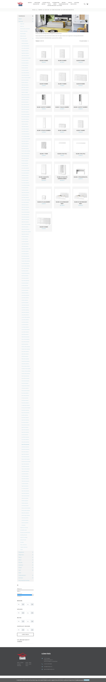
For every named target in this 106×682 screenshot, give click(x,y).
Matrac (64, 2)
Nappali (30, 2)
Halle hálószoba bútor (25, 204)
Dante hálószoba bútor (25, 143)
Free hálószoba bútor (25, 187)
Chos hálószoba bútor (25, 131)
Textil (49, 4)
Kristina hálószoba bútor (26, 287)
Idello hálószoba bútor (25, 221)
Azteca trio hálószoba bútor (26, 77)
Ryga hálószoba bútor (25, 427)
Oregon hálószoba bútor (26, 385)
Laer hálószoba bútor (25, 290)
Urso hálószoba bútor (25, 488)
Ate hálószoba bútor (25, 67)
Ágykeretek (22, 23)
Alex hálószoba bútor (25, 43)
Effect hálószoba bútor (25, 158)
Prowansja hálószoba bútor (26, 407)
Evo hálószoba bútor (25, 165)
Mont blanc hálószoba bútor (26, 368)
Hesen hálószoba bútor (25, 214)
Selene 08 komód (80, 83)
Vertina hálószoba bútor (25, 495)
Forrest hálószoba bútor (25, 185)
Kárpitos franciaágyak (23, 537)
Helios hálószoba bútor (25, 207)
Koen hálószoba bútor (25, 278)
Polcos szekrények (23, 544)
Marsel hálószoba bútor (25, 341)
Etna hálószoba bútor (25, 163)
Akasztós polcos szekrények (25, 28)
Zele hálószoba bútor (25, 522)
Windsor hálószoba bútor (26, 515)
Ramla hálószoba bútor (25, 410)
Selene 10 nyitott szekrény (44, 107)
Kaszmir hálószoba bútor (26, 265)
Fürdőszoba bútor (63, 4)
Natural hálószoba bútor (25, 378)
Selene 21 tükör (44, 153)
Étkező (70, 2)
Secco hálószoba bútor (25, 439)
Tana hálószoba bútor (25, 473)
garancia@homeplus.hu (49, 669)
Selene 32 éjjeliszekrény (43, 202)
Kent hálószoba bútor (25, 270)
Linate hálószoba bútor (25, 305)
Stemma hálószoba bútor (26, 459)
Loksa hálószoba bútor (25, 314)
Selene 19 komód (80, 130)
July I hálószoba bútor (25, 246)
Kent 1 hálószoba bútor (25, 268)
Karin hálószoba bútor (25, 253)
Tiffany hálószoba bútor (25, 481)
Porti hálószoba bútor (25, 400)
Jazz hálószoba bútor (25, 241)
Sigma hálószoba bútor (25, 454)
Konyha (43, 4)
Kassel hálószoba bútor (25, 263)
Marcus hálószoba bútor (25, 339)
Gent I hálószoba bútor (25, 197)
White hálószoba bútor (25, 512)
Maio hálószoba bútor (25, 334)
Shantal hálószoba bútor (25, 449)
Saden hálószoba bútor (25, 429)
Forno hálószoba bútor (25, 182)
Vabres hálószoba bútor (25, 490)
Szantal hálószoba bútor (25, 466)
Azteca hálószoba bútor (25, 75)
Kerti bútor (73, 4)
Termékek (40, 9)
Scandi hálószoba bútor (25, 437)
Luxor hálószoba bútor (25, 331)
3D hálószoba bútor (25, 40)
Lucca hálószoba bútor (25, 327)
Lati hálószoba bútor (25, 300)
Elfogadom (86, 680)
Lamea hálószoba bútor (25, 295)
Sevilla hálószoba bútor (25, 446)
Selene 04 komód (80, 60)
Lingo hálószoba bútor (25, 307)
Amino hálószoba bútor (25, 48)
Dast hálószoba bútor (25, 146)
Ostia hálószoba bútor (25, 388)
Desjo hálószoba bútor (25, 148)
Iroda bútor (36, 4)
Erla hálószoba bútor (25, 160)
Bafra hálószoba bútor (25, 80)
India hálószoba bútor (25, 226)
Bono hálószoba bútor (25, 111)
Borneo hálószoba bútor (25, 114)
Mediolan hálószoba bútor (26, 349)
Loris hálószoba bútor (25, 322)
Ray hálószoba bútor (25, 415)
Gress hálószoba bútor (25, 202)
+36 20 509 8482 (48, 663)
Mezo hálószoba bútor (25, 351)
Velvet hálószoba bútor (25, 493)
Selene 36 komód (44, 227)
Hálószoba (37, 2)
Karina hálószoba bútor (25, 256)
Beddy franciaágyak (25, 92)
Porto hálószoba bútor (25, 402)
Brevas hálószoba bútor (25, 116)
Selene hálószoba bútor (68, 9)
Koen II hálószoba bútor (25, 280)
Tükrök (21, 549)
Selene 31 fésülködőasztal (80, 177)
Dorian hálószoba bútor (25, 155)
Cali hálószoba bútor (25, 124)
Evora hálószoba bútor (25, 168)
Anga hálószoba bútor (25, 50)
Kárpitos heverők (23, 539)
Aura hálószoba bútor (25, 70)
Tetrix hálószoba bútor (25, 478)
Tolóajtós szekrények (23, 547)
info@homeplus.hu (48, 666)
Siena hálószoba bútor (25, 451)
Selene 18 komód (62, 130)
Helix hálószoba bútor (25, 209)
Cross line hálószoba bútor (26, 138)
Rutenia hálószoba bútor (25, 424)
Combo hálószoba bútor (25, 133)
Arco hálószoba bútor (25, 60)
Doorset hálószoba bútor (26, 153)
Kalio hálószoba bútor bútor (26, 248)
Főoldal (34, 9)
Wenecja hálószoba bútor (26, 510)
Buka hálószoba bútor (25, 121)
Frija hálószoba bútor (25, 190)
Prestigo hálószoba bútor (26, 405)
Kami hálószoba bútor (25, 251)
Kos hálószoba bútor (25, 285)
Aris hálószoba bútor (25, 65)
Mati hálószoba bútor (25, 344)
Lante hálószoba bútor (25, 297)
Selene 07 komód (62, 83)
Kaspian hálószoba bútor (26, 258)
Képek (55, 4)
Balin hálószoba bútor (25, 84)
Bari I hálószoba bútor (25, 89)
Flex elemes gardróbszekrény (25, 532)
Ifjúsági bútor (46, 2)
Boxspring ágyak (23, 33)
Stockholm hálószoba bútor (26, 461)
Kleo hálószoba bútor (25, 275)
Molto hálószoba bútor (25, 363)
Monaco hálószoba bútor (26, 366)
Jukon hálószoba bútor (25, 243)
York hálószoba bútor (25, 520)
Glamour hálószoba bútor (26, 199)
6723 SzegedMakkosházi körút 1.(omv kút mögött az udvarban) (50, 660)
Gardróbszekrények (23, 534)
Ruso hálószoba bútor (25, 422)
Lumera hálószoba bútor (26, 329)
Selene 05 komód (44, 83)
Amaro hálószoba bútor (25, 45)
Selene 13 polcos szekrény (44, 130)
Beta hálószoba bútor (25, 102)
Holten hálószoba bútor (25, 219)
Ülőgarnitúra (55, 2)
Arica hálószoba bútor (25, 62)
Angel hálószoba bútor (25, 53)
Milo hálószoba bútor (25, 356)
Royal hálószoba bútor (25, 417)
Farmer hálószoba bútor (25, 170)
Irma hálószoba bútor (25, 236)
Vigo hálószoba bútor (25, 498)
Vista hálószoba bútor (25, 505)
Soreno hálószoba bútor (25, 456)
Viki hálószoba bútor (25, 500)
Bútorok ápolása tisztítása (55, 5)
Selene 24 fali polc (80, 153)
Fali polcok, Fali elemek (24, 527)
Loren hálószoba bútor (25, 319)
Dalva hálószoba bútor (25, 141)
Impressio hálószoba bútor (26, 224)
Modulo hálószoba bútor (26, 361)
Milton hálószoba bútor (25, 358)
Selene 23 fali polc (62, 153)
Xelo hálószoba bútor (25, 517)
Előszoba (76, 2)
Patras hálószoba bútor (25, 395)
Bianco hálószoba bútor (25, 104)
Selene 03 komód (62, 60)
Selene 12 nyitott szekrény (81, 107)
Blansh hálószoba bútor (25, 109)
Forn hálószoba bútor (25, 180)
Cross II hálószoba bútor (25, 136)
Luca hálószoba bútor (25, 324)
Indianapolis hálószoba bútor (26, 231)
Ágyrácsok (22, 26)
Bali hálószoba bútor (25, 82)
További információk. (79, 680)
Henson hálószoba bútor (26, 212)
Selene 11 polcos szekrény (62, 107)
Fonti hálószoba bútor (25, 177)
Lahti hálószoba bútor (25, 292)
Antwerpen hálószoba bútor (26, 58)
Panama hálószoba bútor (26, 390)
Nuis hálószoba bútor (25, 383)
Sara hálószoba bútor (25, 434)
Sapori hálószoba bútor (25, 432)
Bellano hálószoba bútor (25, 94)
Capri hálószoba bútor (25, 126)
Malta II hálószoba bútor (25, 336)
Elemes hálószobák (55, 9)
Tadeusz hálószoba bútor (26, 468)
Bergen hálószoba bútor (25, 97)
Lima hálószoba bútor (25, 302)
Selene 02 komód (44, 60)
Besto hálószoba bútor (25, 99)
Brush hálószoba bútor (25, 119)
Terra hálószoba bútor (25, 476)
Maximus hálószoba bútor (26, 346)
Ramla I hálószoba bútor (25, 412)
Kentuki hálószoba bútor (26, 273)
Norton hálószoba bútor (25, 380)
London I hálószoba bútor (26, 317)
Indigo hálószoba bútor (25, 234)
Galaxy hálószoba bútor (25, 192)
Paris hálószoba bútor (25, 393)
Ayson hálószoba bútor (25, 72)
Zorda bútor (23, 525)
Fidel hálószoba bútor (25, 175)
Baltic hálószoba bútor (25, 87)
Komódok (22, 542)
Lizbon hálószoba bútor (25, 312)
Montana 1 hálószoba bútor (26, 371)
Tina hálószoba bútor (25, 483)
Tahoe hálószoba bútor (25, 471)
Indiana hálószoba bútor (25, 229)
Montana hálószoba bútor (26, 373)
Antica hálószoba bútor (25, 55)
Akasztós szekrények (23, 31)
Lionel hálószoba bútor (25, 309)
